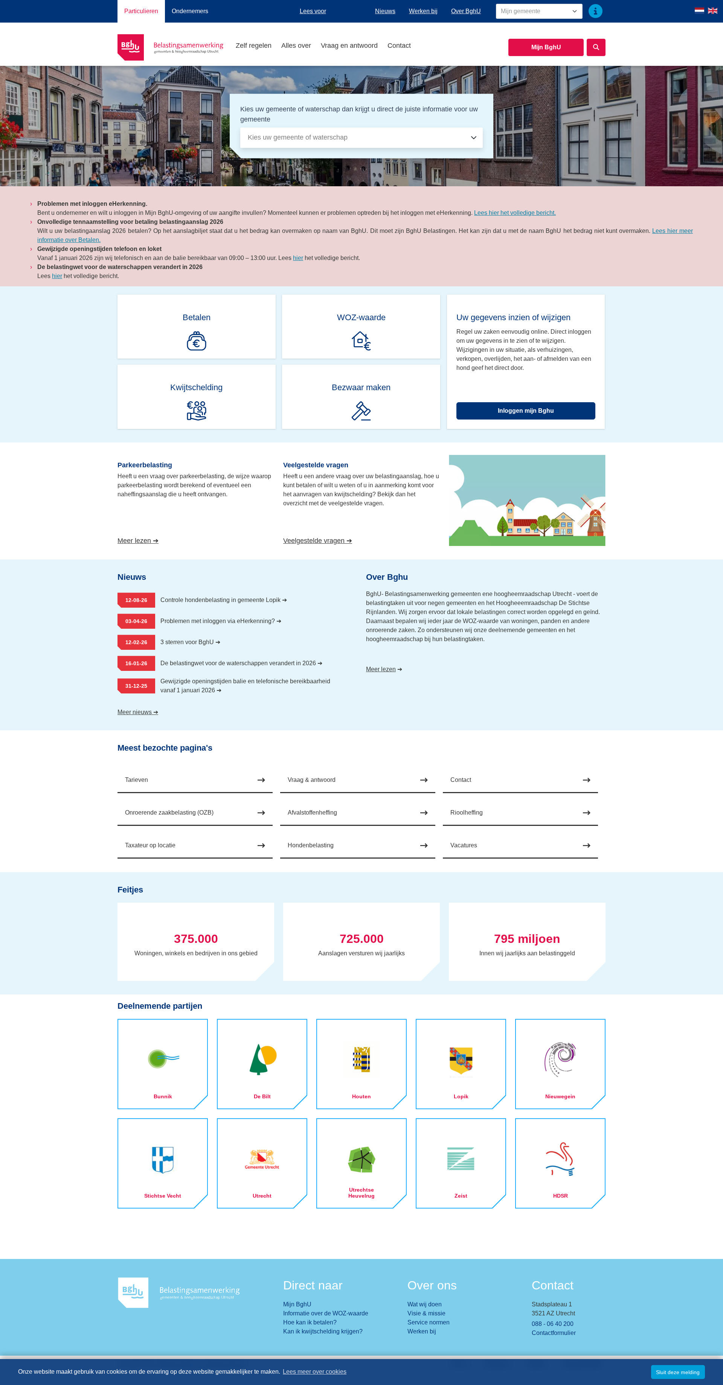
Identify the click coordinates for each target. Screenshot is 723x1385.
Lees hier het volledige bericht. (515, 213)
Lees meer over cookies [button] (314, 1371)
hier (298, 258)
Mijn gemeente (520, 11)
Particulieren (141, 11)
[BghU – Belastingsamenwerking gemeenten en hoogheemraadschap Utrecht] (174, 47)
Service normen (428, 1322)
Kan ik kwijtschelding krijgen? (323, 1331)
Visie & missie (426, 1313)
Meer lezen (381, 669)
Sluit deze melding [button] (678, 1372)
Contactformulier (554, 1333)
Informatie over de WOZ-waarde (325, 1313)
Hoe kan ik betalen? (310, 1322)
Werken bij (423, 11)
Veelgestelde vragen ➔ (352, 540)
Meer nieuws (137, 712)
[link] (196, 327)
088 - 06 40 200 (553, 1324)
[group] (195, 942)
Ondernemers (190, 11)
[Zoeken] (596, 47)
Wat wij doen (424, 1304)
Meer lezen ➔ (167, 540)
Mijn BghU (546, 47)
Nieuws (385, 11)
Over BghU (466, 11)
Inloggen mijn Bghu (526, 410)
